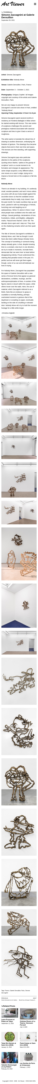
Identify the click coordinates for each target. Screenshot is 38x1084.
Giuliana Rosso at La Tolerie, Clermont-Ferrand (27, 1023)
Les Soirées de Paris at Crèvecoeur (27, 1064)
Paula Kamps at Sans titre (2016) (27, 1044)
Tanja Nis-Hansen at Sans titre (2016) (8, 1044)
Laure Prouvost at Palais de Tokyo (7, 1020)
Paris (23, 990)
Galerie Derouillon (15, 990)
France (7, 990)
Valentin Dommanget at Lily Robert (9, 1066)
